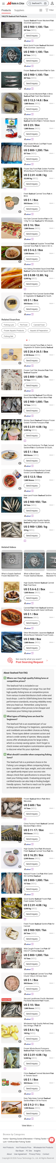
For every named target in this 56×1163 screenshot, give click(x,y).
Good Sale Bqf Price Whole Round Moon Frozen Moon (38, 396)
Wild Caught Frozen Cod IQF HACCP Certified (37, 949)
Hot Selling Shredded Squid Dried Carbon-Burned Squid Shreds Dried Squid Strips (39, 270)
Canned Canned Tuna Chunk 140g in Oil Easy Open (38, 975)
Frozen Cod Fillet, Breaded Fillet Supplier (38, 371)
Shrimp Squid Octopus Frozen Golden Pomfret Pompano (39, 421)
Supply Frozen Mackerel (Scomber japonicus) (39, 21)
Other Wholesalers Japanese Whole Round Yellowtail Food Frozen (39, 634)
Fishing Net (8, 336)
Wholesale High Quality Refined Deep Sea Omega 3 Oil (38, 1024)
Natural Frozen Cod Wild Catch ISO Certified (38, 875)
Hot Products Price (23, 1147)
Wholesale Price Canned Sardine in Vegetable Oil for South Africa (39, 295)
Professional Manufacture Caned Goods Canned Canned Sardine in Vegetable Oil (37, 471)
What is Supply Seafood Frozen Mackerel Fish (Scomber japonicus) (11, 574)
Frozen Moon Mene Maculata (37, 800)
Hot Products (8, 1147)
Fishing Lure (9, 325)
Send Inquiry (32, 35)
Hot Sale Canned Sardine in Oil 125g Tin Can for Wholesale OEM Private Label (38, 219)
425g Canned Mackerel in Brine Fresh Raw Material (38, 95)
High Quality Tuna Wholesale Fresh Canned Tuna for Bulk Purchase (38, 850)
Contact (46, 1154)
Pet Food (23, 325)
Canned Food (39, 325)
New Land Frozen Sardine (37, 496)
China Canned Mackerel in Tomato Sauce (39, 1074)
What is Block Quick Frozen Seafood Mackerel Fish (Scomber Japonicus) (34, 574)
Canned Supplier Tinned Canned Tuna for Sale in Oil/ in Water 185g (39, 244)
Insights (37, 1150)
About (9, 1154)
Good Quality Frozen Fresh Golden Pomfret (37, 900)
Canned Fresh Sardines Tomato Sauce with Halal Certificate (38, 609)
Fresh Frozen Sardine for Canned (39, 925)
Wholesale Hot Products (43, 1147)
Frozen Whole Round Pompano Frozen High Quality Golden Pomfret (37, 1049)
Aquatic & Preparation (39, 330)
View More (27, 1125)
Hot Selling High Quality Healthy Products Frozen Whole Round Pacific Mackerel (37, 521)
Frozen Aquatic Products (14, 330)
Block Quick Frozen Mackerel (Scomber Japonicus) (39, 46)
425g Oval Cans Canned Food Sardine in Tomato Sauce (39, 120)
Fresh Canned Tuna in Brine (38, 195)
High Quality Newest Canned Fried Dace (39, 584)
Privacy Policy (34, 1154)
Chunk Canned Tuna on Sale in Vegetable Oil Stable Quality (38, 346)
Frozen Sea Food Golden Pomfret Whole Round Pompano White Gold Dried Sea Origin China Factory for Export (39, 170)
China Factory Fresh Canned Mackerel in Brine (39, 824)
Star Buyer (20, 1150)
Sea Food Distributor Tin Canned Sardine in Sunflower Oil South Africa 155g (39, 446)
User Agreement (20, 1154)
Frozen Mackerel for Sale (39, 70)
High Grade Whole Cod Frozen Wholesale (38, 145)
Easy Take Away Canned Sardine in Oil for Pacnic (37, 1099)
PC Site (29, 1150)
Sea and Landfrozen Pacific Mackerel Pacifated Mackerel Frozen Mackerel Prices (38, 999)
